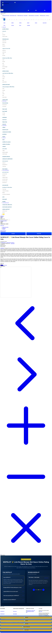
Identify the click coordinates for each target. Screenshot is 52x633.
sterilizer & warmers (6, 141)
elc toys (3, 212)
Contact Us (46, 11)
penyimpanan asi (4, 164)
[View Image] (0, 554)
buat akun (4, 228)
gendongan (4, 117)
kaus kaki (3, 55)
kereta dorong (5, 102)
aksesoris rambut (4, 36)
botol (3, 139)
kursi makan (4, 168)
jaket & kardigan (4, 66)
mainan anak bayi (5, 209)
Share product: (2, 266)
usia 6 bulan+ (4, 106)
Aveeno (12, 25)
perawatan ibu (5, 185)
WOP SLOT (2, 613)
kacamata (3, 34)
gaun (3, 63)
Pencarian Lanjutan (3, 220)
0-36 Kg (3, 114)
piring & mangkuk (5, 152)
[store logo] (8, 13)
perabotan (4, 134)
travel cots (4, 119)
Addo (4, 22)
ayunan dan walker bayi (7, 204)
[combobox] (5, 219)
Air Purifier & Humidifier (6, 194)
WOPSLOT (2, 248)
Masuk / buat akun (5, 227)
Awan (20, 25)
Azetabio (28, 25)
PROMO (26, 617)
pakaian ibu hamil (6, 84)
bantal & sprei (5, 129)
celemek (4, 146)
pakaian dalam (4, 97)
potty (3, 196)
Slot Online (15, 613)
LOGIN (13, 233)
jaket (3, 80)
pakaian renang (5, 70)
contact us (47, 15)
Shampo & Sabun (5, 177)
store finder (37, 15)
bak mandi (4, 199)
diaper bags (4, 121)
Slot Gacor (15, 611)
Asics (4, 25)
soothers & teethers (6, 144)
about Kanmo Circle (13, 15)
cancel (2, 221)
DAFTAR (39, 233)
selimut (3, 127)
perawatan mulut (4, 180)
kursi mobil (4, 111)
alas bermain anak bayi (7, 206)
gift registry (23, 2)
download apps (11, 2)
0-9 (49, 19)
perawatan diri (4, 182)
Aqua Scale (44, 22)
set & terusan (4, 42)
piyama (3, 44)
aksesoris (3, 68)
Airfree (20, 22)
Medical (3, 192)
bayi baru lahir (4, 104)
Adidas (12, 22)
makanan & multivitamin (7, 158)
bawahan (3, 61)
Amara (36, 22)
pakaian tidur (4, 40)
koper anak (4, 108)
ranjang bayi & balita (6, 131)
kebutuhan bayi (5, 39)
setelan (3, 78)
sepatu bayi (4, 50)
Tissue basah (4, 189)
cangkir (3, 150)
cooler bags (4, 166)
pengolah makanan (6, 156)
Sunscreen (3, 175)
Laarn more (12, 243)
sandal (3, 53)
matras (3, 136)
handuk (3, 201)
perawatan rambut (5, 179)
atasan (3, 59)
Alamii (28, 22)
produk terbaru (5, 28)
